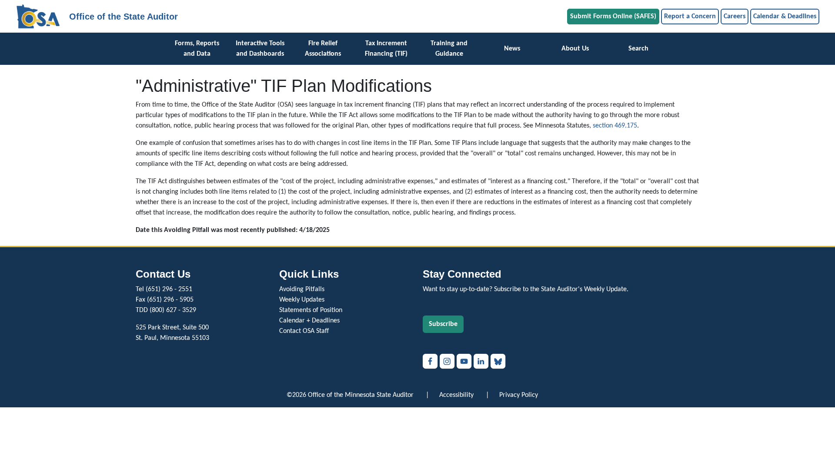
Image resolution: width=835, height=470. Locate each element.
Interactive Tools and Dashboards (260, 48)
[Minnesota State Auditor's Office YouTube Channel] (465, 361)
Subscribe (443, 324)
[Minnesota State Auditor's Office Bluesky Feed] (498, 361)
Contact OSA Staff (304, 331)
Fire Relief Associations (323, 48)
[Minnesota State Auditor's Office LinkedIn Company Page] (482, 361)
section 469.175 (615, 125)
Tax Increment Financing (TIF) (386, 48)
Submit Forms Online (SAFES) (613, 16)
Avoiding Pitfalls (301, 289)
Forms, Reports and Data (197, 48)
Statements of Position (310, 310)
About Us (575, 48)
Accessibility (456, 395)
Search (638, 48)
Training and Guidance (449, 48)
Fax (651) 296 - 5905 (165, 299)
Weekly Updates (301, 299)
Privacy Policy (518, 395)
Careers (734, 16)
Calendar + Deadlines (309, 320)
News (512, 48)
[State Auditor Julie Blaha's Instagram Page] (448, 361)
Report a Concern (690, 16)
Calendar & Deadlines (784, 16)
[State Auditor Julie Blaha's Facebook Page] (431, 361)
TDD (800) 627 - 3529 (166, 310)
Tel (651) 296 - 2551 (164, 289)
